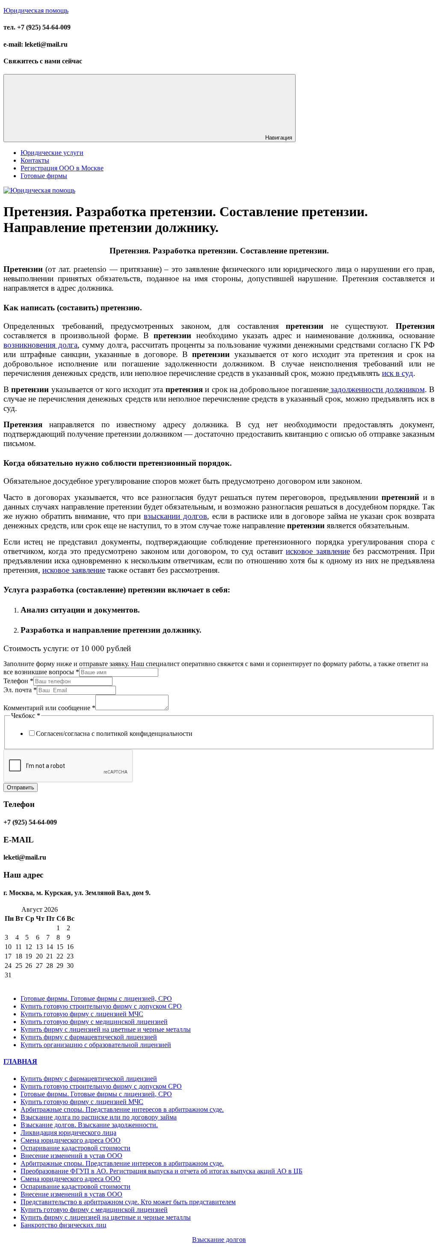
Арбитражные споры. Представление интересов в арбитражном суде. (122, 1109)
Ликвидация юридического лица (68, 1132)
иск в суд (397, 373)
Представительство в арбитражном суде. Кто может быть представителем (128, 1201)
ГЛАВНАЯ (20, 1061)
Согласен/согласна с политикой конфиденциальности (114, 733)
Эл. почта (20, 689)
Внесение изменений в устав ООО (71, 1155)
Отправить (20, 787)
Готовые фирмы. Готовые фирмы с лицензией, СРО (96, 998)
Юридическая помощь (35, 10)
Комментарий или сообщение (49, 707)
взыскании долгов (175, 516)
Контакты (35, 160)
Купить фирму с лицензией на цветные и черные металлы (106, 1029)
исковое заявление (317, 551)
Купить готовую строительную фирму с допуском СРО (101, 1006)
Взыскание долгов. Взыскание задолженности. (89, 1124)
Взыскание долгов (219, 1239)
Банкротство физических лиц (64, 1225)
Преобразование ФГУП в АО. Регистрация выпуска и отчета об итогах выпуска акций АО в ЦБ (161, 1171)
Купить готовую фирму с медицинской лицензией (94, 1021)
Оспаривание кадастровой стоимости (75, 1148)
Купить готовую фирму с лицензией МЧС (82, 1014)
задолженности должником (376, 389)
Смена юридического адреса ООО (71, 1140)
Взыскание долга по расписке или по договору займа (99, 1117)
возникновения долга (40, 344)
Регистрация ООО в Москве (62, 168)
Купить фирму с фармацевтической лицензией (89, 1037)
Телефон (18, 681)
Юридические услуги (52, 152)
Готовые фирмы (44, 175)
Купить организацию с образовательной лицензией (96, 1044)
